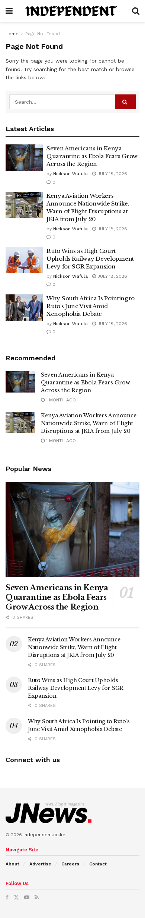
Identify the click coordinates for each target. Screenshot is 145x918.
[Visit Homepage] (72, 11)
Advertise (40, 864)
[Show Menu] (9, 11)
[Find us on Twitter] (16, 897)
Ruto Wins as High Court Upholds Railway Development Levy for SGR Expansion (90, 258)
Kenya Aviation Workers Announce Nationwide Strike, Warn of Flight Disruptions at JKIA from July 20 (88, 423)
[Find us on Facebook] (7, 897)
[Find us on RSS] (37, 897)
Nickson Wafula (70, 173)
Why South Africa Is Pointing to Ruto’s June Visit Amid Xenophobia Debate (90, 306)
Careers (70, 864)
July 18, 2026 (111, 173)
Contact (98, 864)
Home (12, 33)
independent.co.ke (44, 834)
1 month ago (60, 400)
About (12, 864)
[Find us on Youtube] (26, 897)
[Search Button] (135, 11)
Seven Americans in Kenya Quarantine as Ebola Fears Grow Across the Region (92, 156)
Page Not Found (42, 33)
